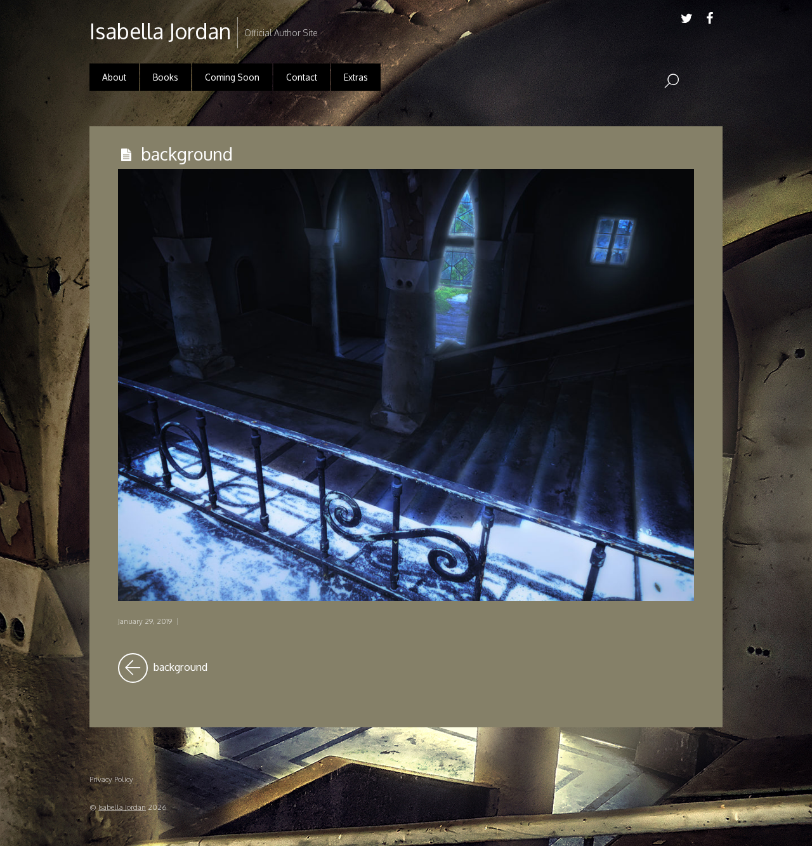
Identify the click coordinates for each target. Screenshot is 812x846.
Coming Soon (232, 77)
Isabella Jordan (122, 807)
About (114, 77)
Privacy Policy (111, 779)
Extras (356, 77)
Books (165, 77)
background (187, 153)
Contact (301, 77)
